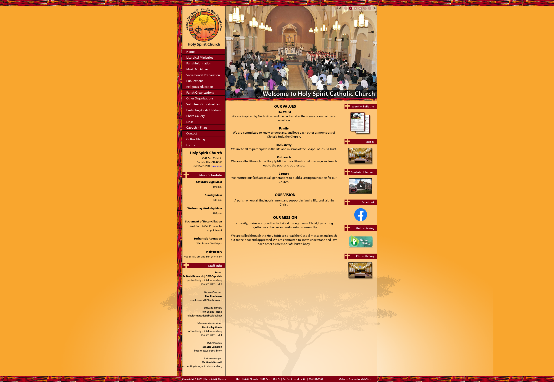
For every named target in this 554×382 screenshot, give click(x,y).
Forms (190, 145)
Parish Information (198, 63)
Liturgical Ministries (199, 57)
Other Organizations (199, 98)
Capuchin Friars (196, 127)
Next (375, 8)
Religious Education (199, 87)
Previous (340, 8)
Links (189, 122)
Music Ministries (197, 69)
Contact (191, 133)
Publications (194, 81)
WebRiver (366, 379)
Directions (216, 166)
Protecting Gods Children (203, 110)
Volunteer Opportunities (203, 104)
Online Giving (195, 139)
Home (190, 52)
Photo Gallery (195, 116)
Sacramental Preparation (203, 75)
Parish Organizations (200, 92)
